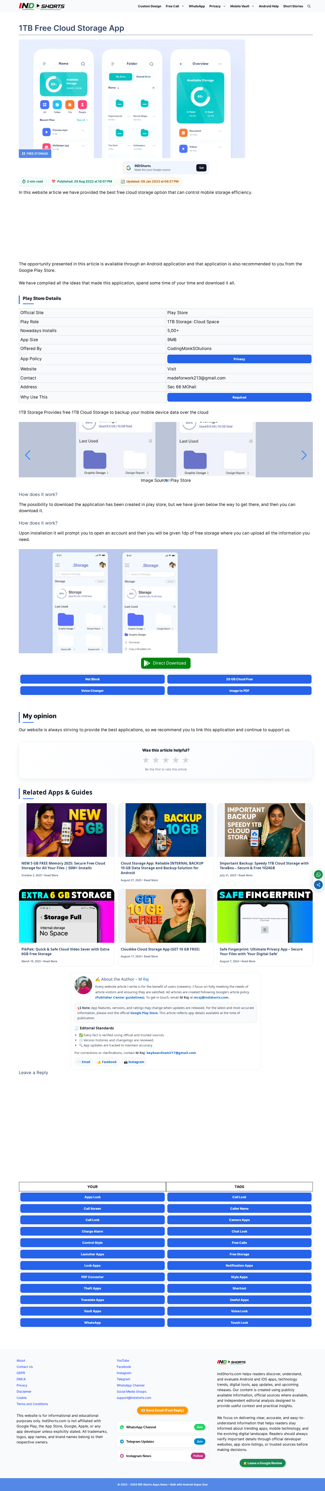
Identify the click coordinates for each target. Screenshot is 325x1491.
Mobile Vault (239, 6)
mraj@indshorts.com (211, 997)
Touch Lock (239, 1322)
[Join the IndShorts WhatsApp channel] (318, 874)
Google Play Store (144, 1013)
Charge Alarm (92, 1231)
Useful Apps (239, 1300)
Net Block (92, 679)
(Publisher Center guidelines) (119, 997)
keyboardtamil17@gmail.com (171, 1052)
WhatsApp (197, 6)
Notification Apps (239, 1265)
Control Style (92, 1242)
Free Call (172, 6)
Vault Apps (92, 1311)
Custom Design (149, 6)
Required (239, 397)
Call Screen (92, 1208)
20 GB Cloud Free (239, 679)
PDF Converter (92, 1277)
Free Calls (239, 1242)
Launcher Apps (92, 1254)
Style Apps (239, 1277)
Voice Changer (92, 690)
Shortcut (239, 1288)
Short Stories (293, 6)
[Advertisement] (166, 229)
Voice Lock (239, 1311)
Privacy (215, 6)
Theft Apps (92, 1288)
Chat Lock (239, 1231)
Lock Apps (92, 1265)
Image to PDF (239, 690)
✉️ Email (83, 1062)
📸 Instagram (134, 1062)
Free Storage (37, 153)
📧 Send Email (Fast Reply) (162, 1410)
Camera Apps (239, 1220)
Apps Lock (92, 1197)
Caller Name (239, 1208)
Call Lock (239, 1197)
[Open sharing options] (318, 884)
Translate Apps (92, 1300)
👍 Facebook (107, 1062)
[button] (309, 6)
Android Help (269, 6)
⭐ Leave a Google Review (262, 1463)
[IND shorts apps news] (42, 6)
